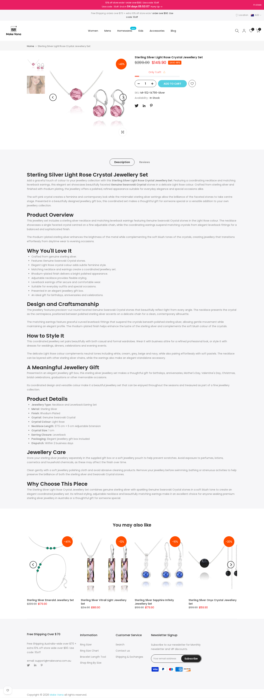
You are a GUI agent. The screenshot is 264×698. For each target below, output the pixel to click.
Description (122, 162)
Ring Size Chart (89, 650)
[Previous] (53, 97)
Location (243, 15)
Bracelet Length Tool (93, 657)
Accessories (157, 31)
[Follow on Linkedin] (144, 106)
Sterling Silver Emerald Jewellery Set (50, 600)
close (7, 5)
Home (30, 46)
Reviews (144, 162)
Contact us (123, 650)
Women (93, 31)
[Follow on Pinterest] (151, 105)
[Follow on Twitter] (136, 106)
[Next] (123, 97)
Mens (107, 31)
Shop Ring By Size (90, 663)
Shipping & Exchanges (129, 657)
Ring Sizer (86, 644)
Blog (173, 31)
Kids (140, 31)
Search (120, 644)
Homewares (126, 31)
